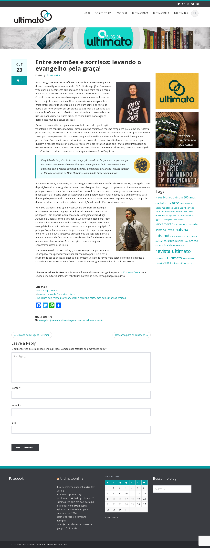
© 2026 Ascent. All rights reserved (28, 544)
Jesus (165, 219)
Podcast (159, 245)
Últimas (175, 263)
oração (193, 241)
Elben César (187, 212)
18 (132, 498)
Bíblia (176, 207)
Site (13, 422)
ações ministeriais (164, 207)
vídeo (168, 263)
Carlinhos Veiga (187, 207)
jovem (181, 219)
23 (120, 504)
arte (175, 203)
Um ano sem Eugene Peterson (32, 334)
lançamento (164, 224)
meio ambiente (178, 236)
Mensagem (192, 236)
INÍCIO (86, 13)
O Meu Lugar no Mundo (73, 320)
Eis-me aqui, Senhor (47, 290)
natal (186, 241)
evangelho (44, 320)
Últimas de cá (186, 263)
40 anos (159, 198)
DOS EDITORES (103, 13)
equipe (169, 216)
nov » (115, 517)
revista (180, 245)
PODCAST (121, 13)
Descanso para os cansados (131, 334)
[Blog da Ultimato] (33, 16)
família (176, 216)
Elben (179, 211)
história (189, 215)
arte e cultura (186, 203)
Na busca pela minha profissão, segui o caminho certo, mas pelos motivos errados (81, 297)
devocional (170, 211)
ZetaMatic (62, 544)
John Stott (172, 219)
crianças (160, 211)
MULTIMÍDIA (181, 13)
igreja (159, 219)
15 (114, 498)
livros (170, 230)
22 (114, 504)
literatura (178, 224)
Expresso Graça (131, 272)
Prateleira (170, 245)
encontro (161, 215)
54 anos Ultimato (173, 197)
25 (132, 504)
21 (108, 504)
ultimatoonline (189, 258)
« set (107, 517)
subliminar (161, 258)
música (179, 241)
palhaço (90, 320)
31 (126, 509)
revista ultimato (173, 251)
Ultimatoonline (53, 75)
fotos (182, 215)
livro (185, 224)
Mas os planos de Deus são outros (56, 294)
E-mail (16, 405)
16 (120, 498)
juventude (55, 320)
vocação (99, 320)
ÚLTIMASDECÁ (140, 13)
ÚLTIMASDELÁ (161, 13)
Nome (16, 387)
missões (169, 241)
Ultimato (174, 257)
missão (159, 241)
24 (126, 504)
